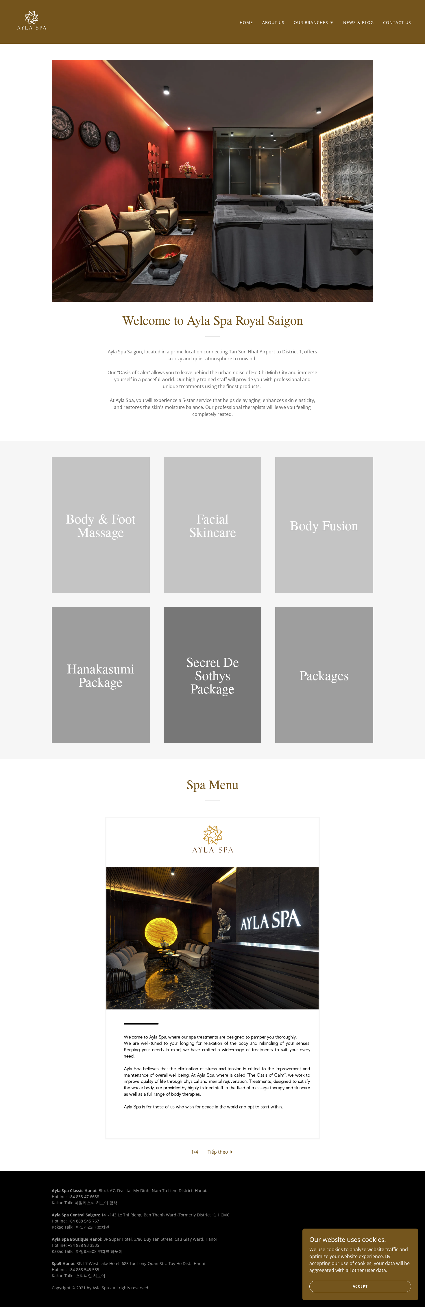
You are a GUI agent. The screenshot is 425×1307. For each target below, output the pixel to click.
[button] (314, 22)
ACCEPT (360, 1286)
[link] (31, 21)
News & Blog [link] (358, 22)
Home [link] (246, 22)
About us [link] (273, 22)
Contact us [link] (397, 22)
